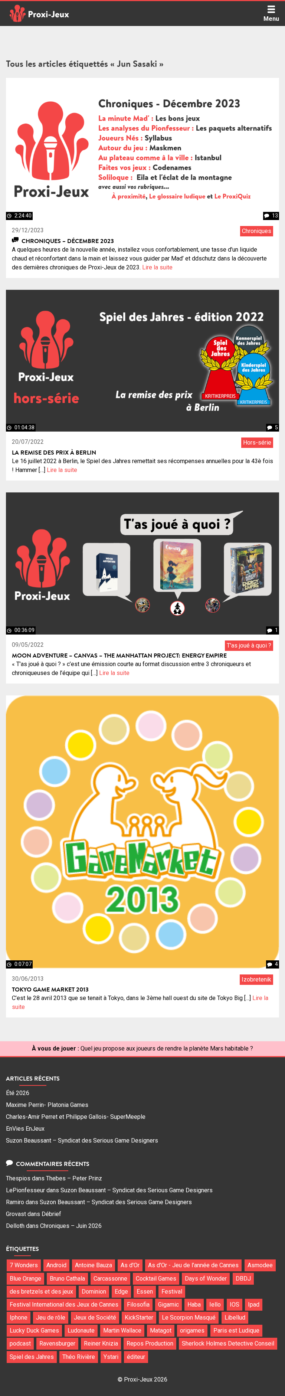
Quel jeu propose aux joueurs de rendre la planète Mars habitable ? (167, 1048)
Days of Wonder (206, 1278)
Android (56, 1265)
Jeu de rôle (50, 1317)
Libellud (235, 1317)
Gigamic (168, 1304)
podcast (20, 1343)
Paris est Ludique (236, 1330)
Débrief (51, 1214)
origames (192, 1330)
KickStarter (139, 1317)
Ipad (253, 1304)
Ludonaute (81, 1330)
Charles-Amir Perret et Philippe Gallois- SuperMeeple (75, 1116)
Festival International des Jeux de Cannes (64, 1304)
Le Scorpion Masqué (189, 1317)
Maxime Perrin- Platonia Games (47, 1104)
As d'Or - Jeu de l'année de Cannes (193, 1265)
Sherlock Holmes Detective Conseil (228, 1343)
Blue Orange (25, 1278)
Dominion (94, 1291)
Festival (171, 1291)
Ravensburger (57, 1343)
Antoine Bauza (93, 1265)
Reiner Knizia (101, 1343)
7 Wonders (24, 1265)
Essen (145, 1291)
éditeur (136, 1356)
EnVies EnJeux (25, 1128)
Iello (215, 1304)
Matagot (160, 1330)
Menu (271, 18)
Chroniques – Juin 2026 (71, 1225)
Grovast (16, 1214)
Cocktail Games (156, 1278)
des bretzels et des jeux (41, 1291)
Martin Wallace (122, 1330)
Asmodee (260, 1265)
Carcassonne (110, 1278)
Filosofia (138, 1304)
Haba (194, 1304)
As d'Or (130, 1265)
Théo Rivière (78, 1356)
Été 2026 (17, 1093)
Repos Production (150, 1343)
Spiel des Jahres (32, 1356)
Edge (121, 1291)
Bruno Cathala (67, 1278)
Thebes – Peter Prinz (74, 1178)
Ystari (111, 1356)
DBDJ (243, 1278)
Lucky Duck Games (34, 1330)
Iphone (18, 1317)
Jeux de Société (95, 1317)
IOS (234, 1304)
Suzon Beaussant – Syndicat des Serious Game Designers (82, 1140)
